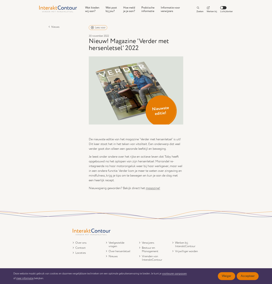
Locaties (80, 253)
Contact (80, 248)
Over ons (81, 243)
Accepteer (248, 276)
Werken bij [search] (212, 11)
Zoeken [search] (200, 11)
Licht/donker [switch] (226, 11)
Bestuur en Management (150, 249)
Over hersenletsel (119, 251)
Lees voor (100, 27)
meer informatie (25, 278)
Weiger (226, 276)
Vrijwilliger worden (186, 251)
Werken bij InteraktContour (185, 244)
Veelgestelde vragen (116, 244)
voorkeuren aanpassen (174, 273)
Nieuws (55, 27)
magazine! (153, 188)
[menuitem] (92, 9)
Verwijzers (148, 243)
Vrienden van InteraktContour (152, 258)
